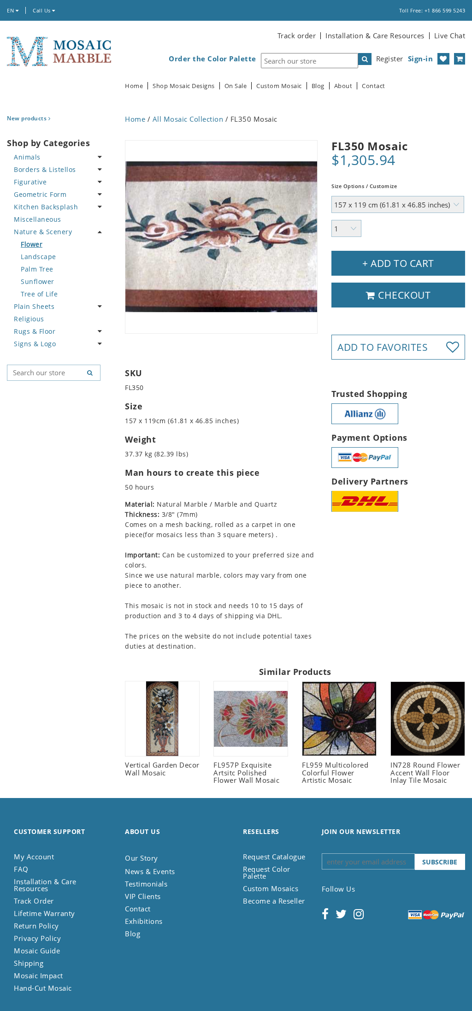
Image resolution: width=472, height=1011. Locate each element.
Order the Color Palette (212, 58)
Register (389, 58)
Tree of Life (39, 293)
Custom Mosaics (270, 888)
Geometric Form (40, 194)
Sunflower (37, 281)
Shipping (28, 963)
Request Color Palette (266, 872)
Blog (318, 86)
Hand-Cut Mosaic (43, 988)
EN (11, 10)
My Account (34, 856)
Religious (29, 318)
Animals (27, 157)
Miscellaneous (37, 219)
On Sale (235, 86)
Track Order (34, 900)
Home (134, 86)
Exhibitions (144, 921)
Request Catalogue (274, 856)
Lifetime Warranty (44, 913)
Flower (31, 244)
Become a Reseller (274, 900)
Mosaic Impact (38, 975)
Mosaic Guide (37, 950)
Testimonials (146, 883)
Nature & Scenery (43, 231)
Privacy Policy (37, 938)
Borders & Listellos (45, 169)
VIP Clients (143, 896)
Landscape (38, 256)
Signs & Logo (35, 343)
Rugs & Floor (34, 331)
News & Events (150, 871)
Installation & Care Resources (375, 35)
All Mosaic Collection (188, 119)
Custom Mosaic (279, 86)
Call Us (42, 10)
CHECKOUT (403, 295)
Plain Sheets (34, 306)
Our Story (141, 858)
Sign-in (420, 58)
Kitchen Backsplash (46, 206)
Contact (373, 86)
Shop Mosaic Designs (184, 86)
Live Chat (450, 35)
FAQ (21, 869)
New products (27, 118)
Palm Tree (37, 269)
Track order (296, 35)
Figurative (30, 181)
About (343, 86)
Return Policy (36, 925)
